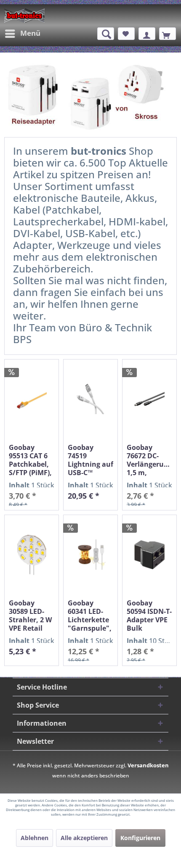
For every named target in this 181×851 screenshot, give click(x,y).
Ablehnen (34, 838)
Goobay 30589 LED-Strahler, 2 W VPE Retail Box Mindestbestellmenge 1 (31, 615)
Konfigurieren (140, 838)
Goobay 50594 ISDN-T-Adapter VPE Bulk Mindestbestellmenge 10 (149, 615)
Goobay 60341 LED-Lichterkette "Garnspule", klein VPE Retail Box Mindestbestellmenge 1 (90, 615)
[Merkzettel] (126, 33)
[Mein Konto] (146, 33)
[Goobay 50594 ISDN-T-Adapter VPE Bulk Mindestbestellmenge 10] (149, 554)
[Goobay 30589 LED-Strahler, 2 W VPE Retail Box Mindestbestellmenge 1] (31, 554)
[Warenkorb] (167, 33)
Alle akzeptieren (84, 838)
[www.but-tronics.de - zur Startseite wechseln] (24, 15)
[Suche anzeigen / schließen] (105, 33)
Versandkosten (148, 765)
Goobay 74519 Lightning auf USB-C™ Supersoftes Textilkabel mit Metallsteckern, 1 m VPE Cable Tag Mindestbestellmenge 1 (90, 460)
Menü (30, 33)
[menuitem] (22, 33)
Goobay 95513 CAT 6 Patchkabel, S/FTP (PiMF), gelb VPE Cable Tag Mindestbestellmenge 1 (31, 460)
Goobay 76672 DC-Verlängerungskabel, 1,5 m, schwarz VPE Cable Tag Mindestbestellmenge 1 (149, 460)
